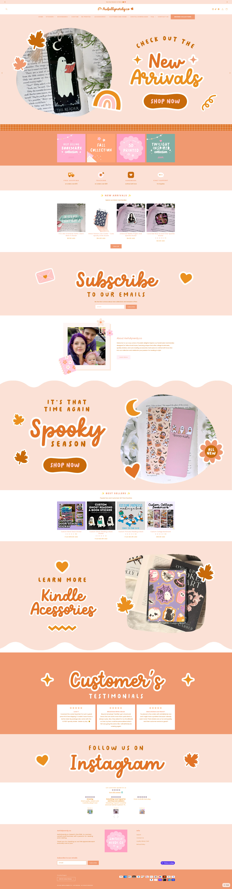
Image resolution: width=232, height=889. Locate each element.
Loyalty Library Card (143, 841)
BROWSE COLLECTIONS (182, 17)
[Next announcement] (227, 2)
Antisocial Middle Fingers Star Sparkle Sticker (131, 235)
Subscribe (131, 307)
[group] (116, 75)
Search (139, 835)
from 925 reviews (115, 792)
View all (116, 246)
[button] (7, 9)
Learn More (123, 357)
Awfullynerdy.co (67, 885)
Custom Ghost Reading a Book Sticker (101, 533)
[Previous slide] (2, 73)
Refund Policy (141, 844)
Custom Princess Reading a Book (131, 532)
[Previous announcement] (5, 2)
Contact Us (140, 838)
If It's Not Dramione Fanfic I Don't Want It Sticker (71, 235)
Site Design (76, 885)
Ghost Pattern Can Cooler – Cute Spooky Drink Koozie (101, 235)
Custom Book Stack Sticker (71, 532)
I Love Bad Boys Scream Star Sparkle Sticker (161, 235)
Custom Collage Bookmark (161, 532)
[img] (116, 790)
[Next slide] (230, 73)
